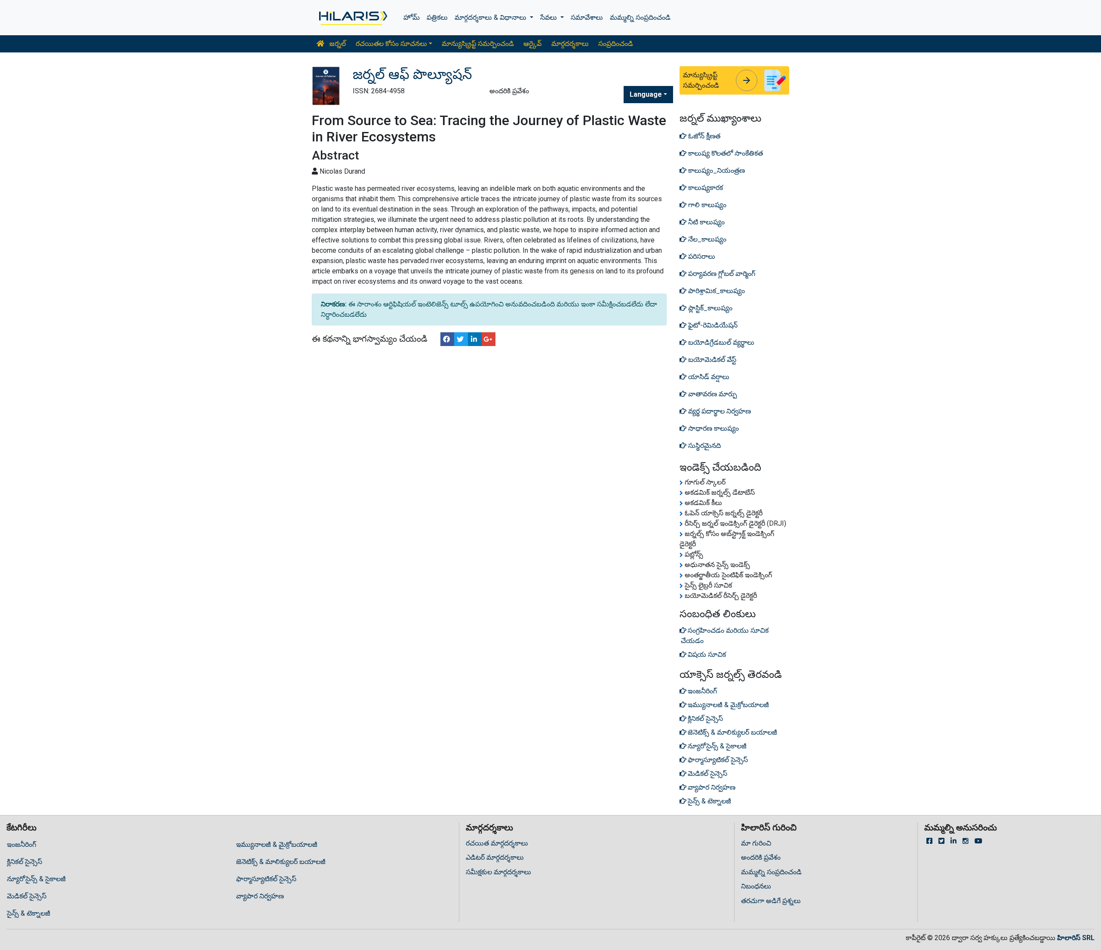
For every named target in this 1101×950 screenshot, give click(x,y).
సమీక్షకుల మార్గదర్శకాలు (498, 872)
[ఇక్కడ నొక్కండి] (352, 17)
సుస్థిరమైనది (703, 445)
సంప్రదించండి (615, 44)
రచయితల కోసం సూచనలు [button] (391, 44)
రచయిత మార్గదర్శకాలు (497, 843)
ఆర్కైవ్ (532, 44)
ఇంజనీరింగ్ (21, 844)
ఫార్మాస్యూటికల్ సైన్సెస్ (266, 879)
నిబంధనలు (756, 886)
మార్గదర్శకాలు (570, 44)
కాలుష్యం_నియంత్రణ (715, 170)
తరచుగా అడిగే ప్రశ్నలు (771, 901)
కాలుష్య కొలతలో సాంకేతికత (724, 153)
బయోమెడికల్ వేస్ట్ (711, 359)
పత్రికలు (437, 17)
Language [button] (646, 94)
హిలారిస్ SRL (1076, 938)
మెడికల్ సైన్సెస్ (26, 896)
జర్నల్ (337, 44)
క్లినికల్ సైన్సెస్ (24, 862)
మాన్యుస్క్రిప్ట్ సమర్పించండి (478, 44)
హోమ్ (411, 17)
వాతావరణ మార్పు (711, 394)
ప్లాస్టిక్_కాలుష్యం (709, 308)
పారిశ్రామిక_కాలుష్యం (715, 291)
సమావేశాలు (587, 17)
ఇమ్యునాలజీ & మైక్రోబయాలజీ (276, 844)
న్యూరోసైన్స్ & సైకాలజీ (36, 879)
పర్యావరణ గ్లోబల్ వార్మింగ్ (720, 274)
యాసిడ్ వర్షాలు (707, 377)
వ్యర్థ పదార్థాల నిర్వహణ (718, 411)
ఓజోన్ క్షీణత (703, 136)
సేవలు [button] (549, 17)
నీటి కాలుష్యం (705, 222)
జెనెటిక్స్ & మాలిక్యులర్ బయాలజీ (281, 862)
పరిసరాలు (700, 256)
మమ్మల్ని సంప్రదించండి (640, 17)
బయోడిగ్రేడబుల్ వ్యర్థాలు (720, 342)
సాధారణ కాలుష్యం (712, 428)
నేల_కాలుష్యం (706, 239)
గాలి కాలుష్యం (706, 205)
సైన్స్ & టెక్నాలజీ (28, 913)
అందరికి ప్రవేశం (761, 857)
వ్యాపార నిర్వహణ (260, 896)
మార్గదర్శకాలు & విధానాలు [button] (491, 17)
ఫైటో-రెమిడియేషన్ (712, 325)
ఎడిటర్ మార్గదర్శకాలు (495, 857)
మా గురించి (756, 843)
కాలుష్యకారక (704, 188)
